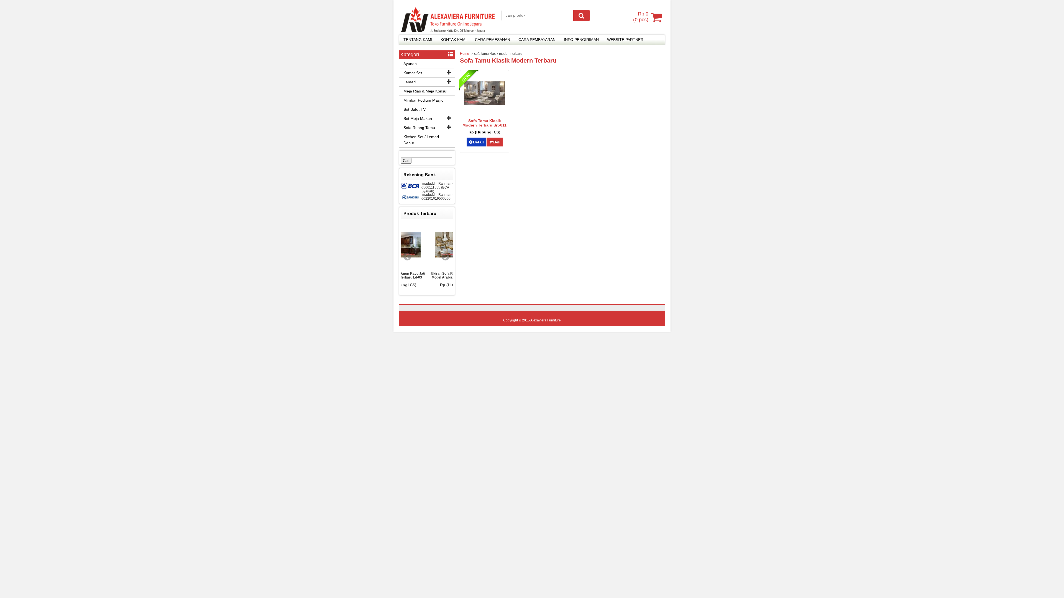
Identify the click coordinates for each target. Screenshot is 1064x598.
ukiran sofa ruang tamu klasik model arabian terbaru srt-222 (427, 275)
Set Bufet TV (414, 109)
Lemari (409, 82)
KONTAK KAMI (454, 39)
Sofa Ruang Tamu (419, 127)
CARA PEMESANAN (492, 39)
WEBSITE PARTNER (625, 39)
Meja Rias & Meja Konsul (425, 91)
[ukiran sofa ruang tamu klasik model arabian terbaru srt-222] (427, 245)
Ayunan (410, 63)
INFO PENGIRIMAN (581, 39)
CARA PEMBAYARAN (537, 39)
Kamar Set (412, 73)
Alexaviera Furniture (545, 320)
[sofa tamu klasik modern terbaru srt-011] (484, 103)
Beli (496, 142)
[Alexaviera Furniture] (447, 31)
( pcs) (640, 16)
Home (464, 54)
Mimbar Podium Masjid (423, 100)
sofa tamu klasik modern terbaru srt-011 (484, 122)
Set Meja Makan (417, 118)
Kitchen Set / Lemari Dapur (421, 140)
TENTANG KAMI (417, 39)
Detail (478, 142)
